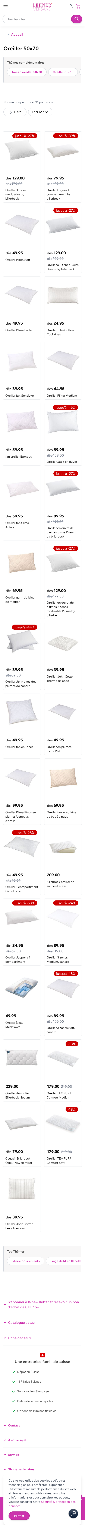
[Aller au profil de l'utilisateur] (71, 6)
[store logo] (42, 7)
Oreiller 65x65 (63, 72)
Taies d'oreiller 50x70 (27, 72)
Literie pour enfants (26, 1261)
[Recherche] (76, 19)
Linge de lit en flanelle (65, 1261)
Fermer (19, 1516)
